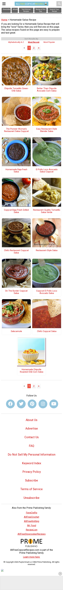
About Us (31, 420)
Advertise (31, 428)
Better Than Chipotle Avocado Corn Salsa (47, 89)
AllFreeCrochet (31, 517)
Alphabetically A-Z (16, 42)
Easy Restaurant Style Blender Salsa (46, 130)
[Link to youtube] (53, 404)
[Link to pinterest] (32, 404)
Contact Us (31, 437)
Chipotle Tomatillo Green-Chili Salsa (16, 89)
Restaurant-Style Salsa (46, 250)
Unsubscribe (31, 498)
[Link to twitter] (21, 404)
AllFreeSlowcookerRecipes (32, 534)
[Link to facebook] (10, 404)
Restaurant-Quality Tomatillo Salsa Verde (46, 211)
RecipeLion (31, 529)
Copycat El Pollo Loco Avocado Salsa (46, 292)
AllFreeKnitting (31, 521)
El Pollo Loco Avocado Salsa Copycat (47, 170)
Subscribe (31, 480)
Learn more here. (31, 557)
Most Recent (33, 42)
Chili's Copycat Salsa (46, 331)
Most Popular (49, 42)
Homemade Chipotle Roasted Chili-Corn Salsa (31, 370)
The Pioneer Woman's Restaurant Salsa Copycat (16, 130)
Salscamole (16, 331)
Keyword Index (31, 463)
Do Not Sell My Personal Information (31, 454)
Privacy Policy (31, 472)
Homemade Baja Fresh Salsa (16, 170)
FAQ (31, 446)
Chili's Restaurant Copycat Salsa (16, 251)
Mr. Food (31, 525)
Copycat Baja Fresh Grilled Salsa (16, 211)
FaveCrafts (31, 512)
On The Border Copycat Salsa (16, 292)
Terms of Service (31, 489)
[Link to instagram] (43, 404)
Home (4, 19)
